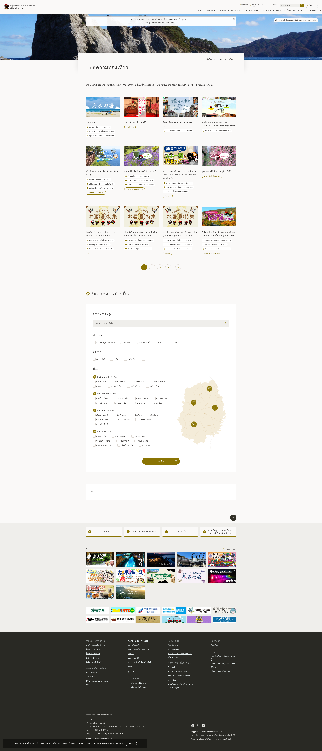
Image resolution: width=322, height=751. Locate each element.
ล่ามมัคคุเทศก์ (173, 649)
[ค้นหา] (302, 5)
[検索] (225, 323)
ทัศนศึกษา (244, 4)
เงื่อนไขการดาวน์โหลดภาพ (179, 675)
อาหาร (90, 253)
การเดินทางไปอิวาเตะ (137, 683)
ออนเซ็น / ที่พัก (134, 658)
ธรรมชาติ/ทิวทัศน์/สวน (96, 192)
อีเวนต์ (268, 10)
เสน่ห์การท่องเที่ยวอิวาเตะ (96, 645)
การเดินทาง (278, 10)
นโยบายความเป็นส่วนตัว (221, 671)
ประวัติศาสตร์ (131, 127)
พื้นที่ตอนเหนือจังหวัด (94, 662)
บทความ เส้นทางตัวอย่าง (230, 10)
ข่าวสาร (304, 10)
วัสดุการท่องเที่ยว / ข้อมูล (257, 5)
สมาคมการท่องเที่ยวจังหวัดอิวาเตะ (99, 738)
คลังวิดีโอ (172, 680)
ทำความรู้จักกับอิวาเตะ (207, 10)
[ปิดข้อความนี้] (233, 19)
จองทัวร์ (131, 666)
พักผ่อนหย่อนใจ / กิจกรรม (138, 649)
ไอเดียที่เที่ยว (91, 676)
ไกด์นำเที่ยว (291, 10)
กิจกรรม (168, 196)
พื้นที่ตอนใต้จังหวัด (93, 653)
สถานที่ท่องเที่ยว (134, 645)
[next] (178, 267)
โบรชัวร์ (171, 667)
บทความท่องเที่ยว (93, 672)
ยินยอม (131, 743)
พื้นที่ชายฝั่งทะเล (92, 658)
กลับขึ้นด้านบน (211, 59)
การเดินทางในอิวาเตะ (137, 687)
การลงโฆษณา (230, 549)
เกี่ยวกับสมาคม (272, 4)
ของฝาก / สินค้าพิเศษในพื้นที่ (139, 662)
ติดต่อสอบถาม (315, 10)
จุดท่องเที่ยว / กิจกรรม (252, 10)
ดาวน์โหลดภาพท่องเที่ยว (178, 671)
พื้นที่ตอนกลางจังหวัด (94, 649)
